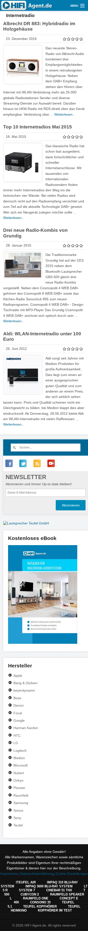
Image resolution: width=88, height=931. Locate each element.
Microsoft (20, 765)
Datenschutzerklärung (37, 874)
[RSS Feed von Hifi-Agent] (37, 463)
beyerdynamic (24, 690)
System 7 (27, 890)
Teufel (18, 825)
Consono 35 (40, 902)
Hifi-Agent (27, 5)
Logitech (20, 750)
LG (15, 743)
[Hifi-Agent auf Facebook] (9, 463)
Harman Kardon (25, 728)
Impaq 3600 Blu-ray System (49, 886)
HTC (17, 735)
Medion (19, 758)
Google (19, 720)
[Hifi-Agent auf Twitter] (23, 463)
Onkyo (18, 780)
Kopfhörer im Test (55, 910)
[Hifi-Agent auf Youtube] (51, 463)
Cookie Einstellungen (71, 874)
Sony (17, 818)
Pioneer (19, 788)
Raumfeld (20, 795)
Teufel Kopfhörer (40, 906)
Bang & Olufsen (25, 683)
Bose (17, 698)
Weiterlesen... (65, 114)
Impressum (9, 874)
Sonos (18, 810)
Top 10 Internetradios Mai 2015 (37, 126)
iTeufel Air (26, 882)
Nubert (18, 773)
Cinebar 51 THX (59, 890)
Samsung (20, 803)
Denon (18, 705)
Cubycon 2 (30, 894)
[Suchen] (14, 447)
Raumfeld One (35, 898)
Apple (17, 676)
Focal (17, 713)
